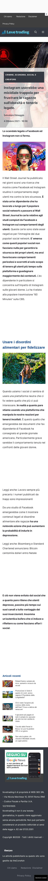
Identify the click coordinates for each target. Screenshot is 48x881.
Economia (20, 75)
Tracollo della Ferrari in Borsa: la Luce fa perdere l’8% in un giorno (24, 729)
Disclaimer (32, 16)
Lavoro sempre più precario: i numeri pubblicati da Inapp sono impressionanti (21, 494)
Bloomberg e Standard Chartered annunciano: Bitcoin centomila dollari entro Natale (23, 548)
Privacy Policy (8, 24)
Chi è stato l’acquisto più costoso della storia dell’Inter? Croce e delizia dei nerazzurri (26, 706)
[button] (35, 32)
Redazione (20, 16)
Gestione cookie (41, 878)
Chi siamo (8, 16)
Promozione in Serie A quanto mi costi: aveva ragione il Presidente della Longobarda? (24, 694)
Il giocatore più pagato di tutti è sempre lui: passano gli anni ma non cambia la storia (25, 718)
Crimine (9, 75)
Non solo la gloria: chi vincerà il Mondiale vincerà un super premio (25, 738)
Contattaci (8, 841)
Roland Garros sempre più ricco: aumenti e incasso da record (25, 683)
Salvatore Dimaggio (14, 115)
